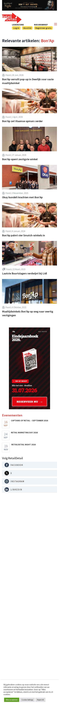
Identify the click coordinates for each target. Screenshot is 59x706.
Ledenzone (18, 24)
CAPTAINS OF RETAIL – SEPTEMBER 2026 (29, 420)
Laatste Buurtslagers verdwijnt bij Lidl (24, 273)
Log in (16, 28)
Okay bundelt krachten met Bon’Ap (22, 197)
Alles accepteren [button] (12, 700)
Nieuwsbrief (41, 24)
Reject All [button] (40, 700)
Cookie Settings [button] (27, 700)
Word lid (27, 28)
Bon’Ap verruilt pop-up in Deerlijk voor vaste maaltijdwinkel (28, 81)
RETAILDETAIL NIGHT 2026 (23, 444)
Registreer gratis (43, 28)
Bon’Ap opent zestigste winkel (20, 159)
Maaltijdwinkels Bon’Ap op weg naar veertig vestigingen (27, 313)
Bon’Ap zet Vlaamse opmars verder (22, 121)
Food (8, 75)
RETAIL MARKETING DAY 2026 (24, 432)
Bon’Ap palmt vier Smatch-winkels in (23, 235)
